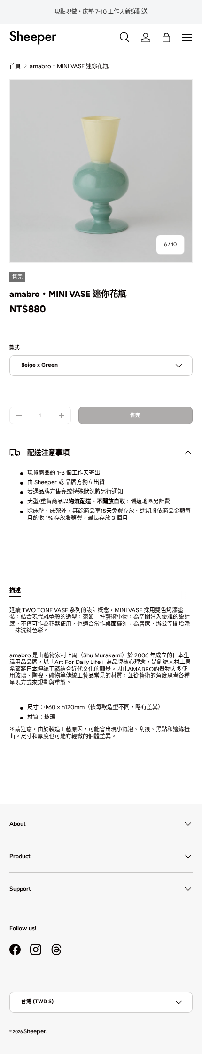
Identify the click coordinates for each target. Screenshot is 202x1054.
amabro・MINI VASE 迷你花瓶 (69, 66)
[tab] (15, 589)
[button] (166, 37)
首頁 (15, 66)
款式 (14, 347)
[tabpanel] (101, 682)
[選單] (187, 37)
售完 (135, 415)
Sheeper (34, 1031)
